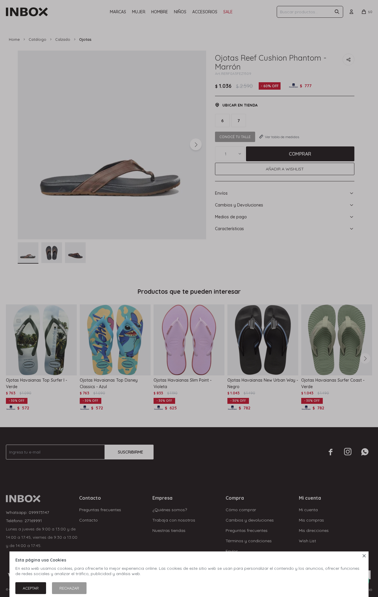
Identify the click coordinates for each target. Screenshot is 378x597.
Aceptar (31, 588)
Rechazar (69, 588)
